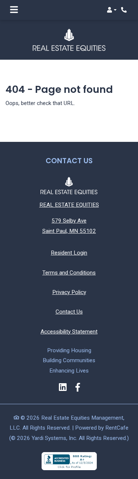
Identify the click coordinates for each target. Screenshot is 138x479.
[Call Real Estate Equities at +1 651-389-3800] (124, 10)
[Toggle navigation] (14, 10)
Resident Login (69, 252)
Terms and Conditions (69, 272)
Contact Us (69, 311)
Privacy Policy (69, 292)
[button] (111, 10)
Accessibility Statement (69, 331)
